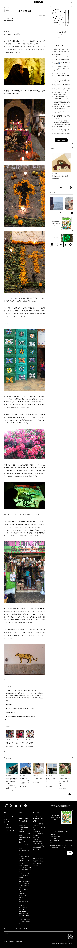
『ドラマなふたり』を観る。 (59, 73)
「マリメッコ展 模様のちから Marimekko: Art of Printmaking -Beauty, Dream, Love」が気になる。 (62, 122)
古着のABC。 (21, 897)
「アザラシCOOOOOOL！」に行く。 (61, 57)
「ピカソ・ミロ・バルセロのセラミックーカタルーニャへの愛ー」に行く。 (62, 130)
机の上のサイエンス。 (23, 909)
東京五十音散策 (22, 911)
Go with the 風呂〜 (23, 827)
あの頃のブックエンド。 (38, 837)
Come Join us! (8, 928)
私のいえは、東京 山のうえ (25, 919)
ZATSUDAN (35, 835)
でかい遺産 (21, 877)
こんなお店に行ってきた (24, 873)
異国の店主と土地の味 (24, 913)
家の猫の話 (21, 905)
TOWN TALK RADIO (38, 833)
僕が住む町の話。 (23, 895)
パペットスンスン (22, 879)
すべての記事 (8, 816)
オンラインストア (23, 928)
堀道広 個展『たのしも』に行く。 (61, 49)
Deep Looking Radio (38, 818)
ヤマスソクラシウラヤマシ (24, 881)
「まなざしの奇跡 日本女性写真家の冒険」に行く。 (62, 80)
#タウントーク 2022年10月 (18, 24)
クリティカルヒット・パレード (25, 867)
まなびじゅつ (36, 849)
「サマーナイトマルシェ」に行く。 (61, 66)
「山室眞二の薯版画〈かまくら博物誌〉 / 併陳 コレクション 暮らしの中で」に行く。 (62, 117)
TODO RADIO (36, 831)
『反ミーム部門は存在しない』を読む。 (61, 76)
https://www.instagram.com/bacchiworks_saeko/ (20, 708)
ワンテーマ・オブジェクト (24, 883)
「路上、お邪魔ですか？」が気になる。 (62, 126)
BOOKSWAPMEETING (24, 818)
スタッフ (15, 928)
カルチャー (7, 819)
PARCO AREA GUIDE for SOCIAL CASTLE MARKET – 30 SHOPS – (39, 860)
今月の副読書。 (22, 893)
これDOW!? (35, 839)
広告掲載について (8, 934)
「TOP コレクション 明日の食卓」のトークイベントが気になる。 (62, 107)
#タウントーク (8, 24)
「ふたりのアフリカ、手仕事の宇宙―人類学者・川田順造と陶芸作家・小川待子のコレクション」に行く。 (62, 102)
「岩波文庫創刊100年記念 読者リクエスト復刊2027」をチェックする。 (62, 97)
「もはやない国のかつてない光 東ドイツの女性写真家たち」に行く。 (62, 93)
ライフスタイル (9, 830)
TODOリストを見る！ (61, 140)
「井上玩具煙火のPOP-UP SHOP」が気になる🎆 (62, 63)
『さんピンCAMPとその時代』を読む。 (62, 59)
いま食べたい (22, 848)
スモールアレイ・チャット (38, 841)
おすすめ (21, 854)
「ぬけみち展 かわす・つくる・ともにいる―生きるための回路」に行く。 (62, 89)
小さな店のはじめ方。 (23, 907)
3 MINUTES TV (22, 816)
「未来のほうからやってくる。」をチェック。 (62, 134)
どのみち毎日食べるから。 (38, 844)
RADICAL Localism (23, 831)
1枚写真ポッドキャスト (38, 816)
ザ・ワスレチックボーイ (24, 875)
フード (6, 825)
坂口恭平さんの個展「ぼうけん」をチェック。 (62, 69)
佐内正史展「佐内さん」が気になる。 (62, 51)
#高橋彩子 (28, 24)
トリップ (6, 822)
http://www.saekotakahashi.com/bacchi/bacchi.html (21, 716)
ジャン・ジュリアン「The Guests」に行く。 (62, 85)
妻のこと (20, 899)
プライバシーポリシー (63, 845)
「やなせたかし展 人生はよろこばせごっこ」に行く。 (62, 111)
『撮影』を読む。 (57, 54)
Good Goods (22, 829)
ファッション (8, 828)
